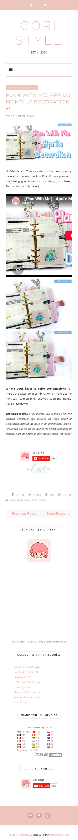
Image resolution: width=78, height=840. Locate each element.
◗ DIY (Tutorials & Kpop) (23, 682)
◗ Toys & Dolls (17, 702)
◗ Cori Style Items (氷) (22, 672)
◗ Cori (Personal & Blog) (23, 667)
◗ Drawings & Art (19, 687)
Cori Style (39, 33)
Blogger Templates (19, 834)
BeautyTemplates (59, 834)
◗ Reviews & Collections (23, 697)
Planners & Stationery (22, 87)
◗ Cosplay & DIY (18, 677)
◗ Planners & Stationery (23, 692)
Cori (12, 116)
